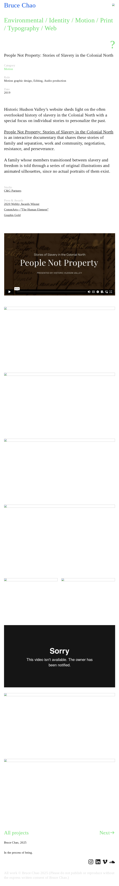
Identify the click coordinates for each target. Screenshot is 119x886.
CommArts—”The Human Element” (26, 209)
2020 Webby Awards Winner (22, 204)
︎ (91, 862)
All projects (17, 832)
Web (51, 28)
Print (106, 20)
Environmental (24, 20)
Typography (23, 28)
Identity (59, 20)
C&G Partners (12, 190)
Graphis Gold (12, 215)
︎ (112, 862)
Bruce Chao (20, 5)
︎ (98, 862)
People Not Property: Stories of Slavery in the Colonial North (58, 131)
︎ (105, 862)
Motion (85, 20)
